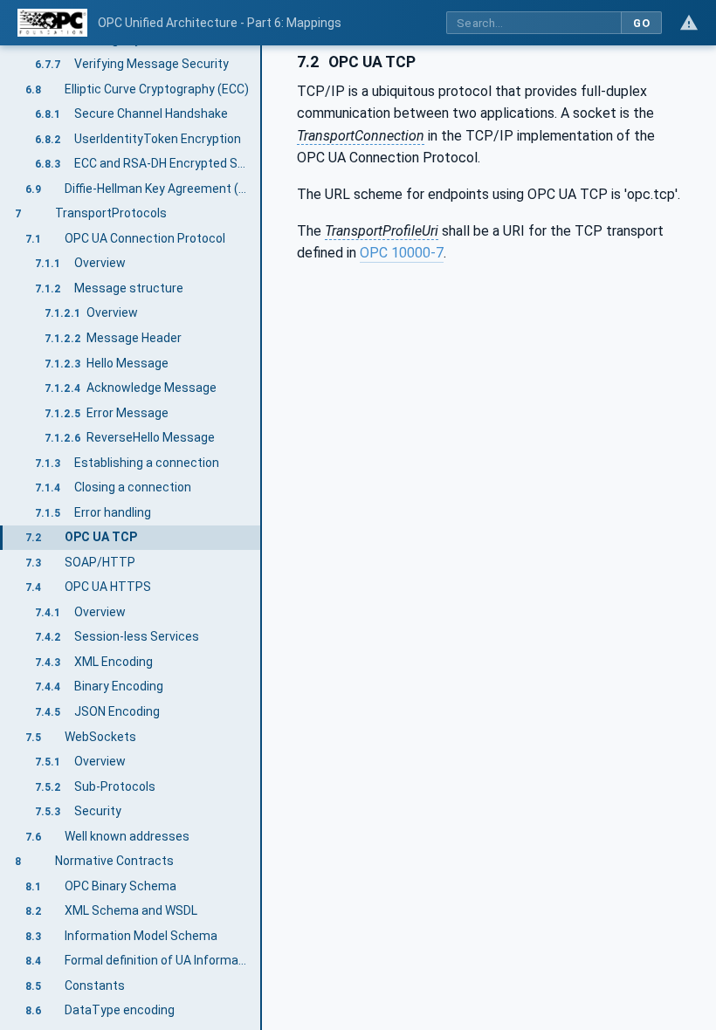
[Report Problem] (689, 22)
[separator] (262, 537)
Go (641, 23)
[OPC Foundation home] (52, 23)
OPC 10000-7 (402, 252)
